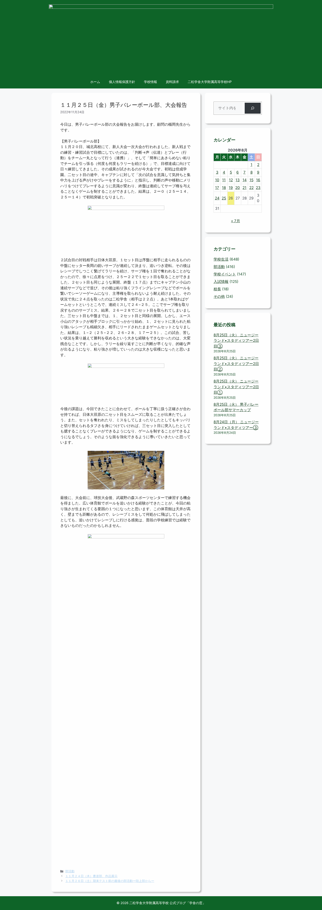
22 (251, 187)
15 (251, 180)
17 (217, 187)
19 (231, 187)
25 (224, 198)
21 (244, 187)
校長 (217, 289)
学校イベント (225, 274)
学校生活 (221, 259)
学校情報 (150, 82)
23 (258, 187)
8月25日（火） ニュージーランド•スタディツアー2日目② (236, 363)
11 (224, 180)
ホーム (95, 82)
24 (217, 198)
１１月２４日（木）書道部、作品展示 (91, 876)
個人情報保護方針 (122, 82)
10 (217, 180)
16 (258, 180)
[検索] (253, 108)
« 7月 (235, 221)
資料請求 (172, 82)
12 (231, 180)
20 (237, 187)
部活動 (69, 871)
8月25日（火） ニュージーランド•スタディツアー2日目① (236, 387)
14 (244, 180)
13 (237, 180)
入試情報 (221, 281)
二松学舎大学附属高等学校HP (210, 82)
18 (224, 187)
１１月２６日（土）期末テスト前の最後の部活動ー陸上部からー (109, 881)
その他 (219, 296)
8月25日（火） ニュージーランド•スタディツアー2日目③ (236, 340)
